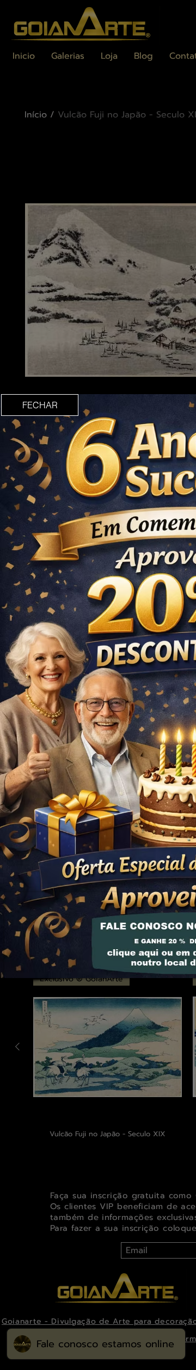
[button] (39, 405)
